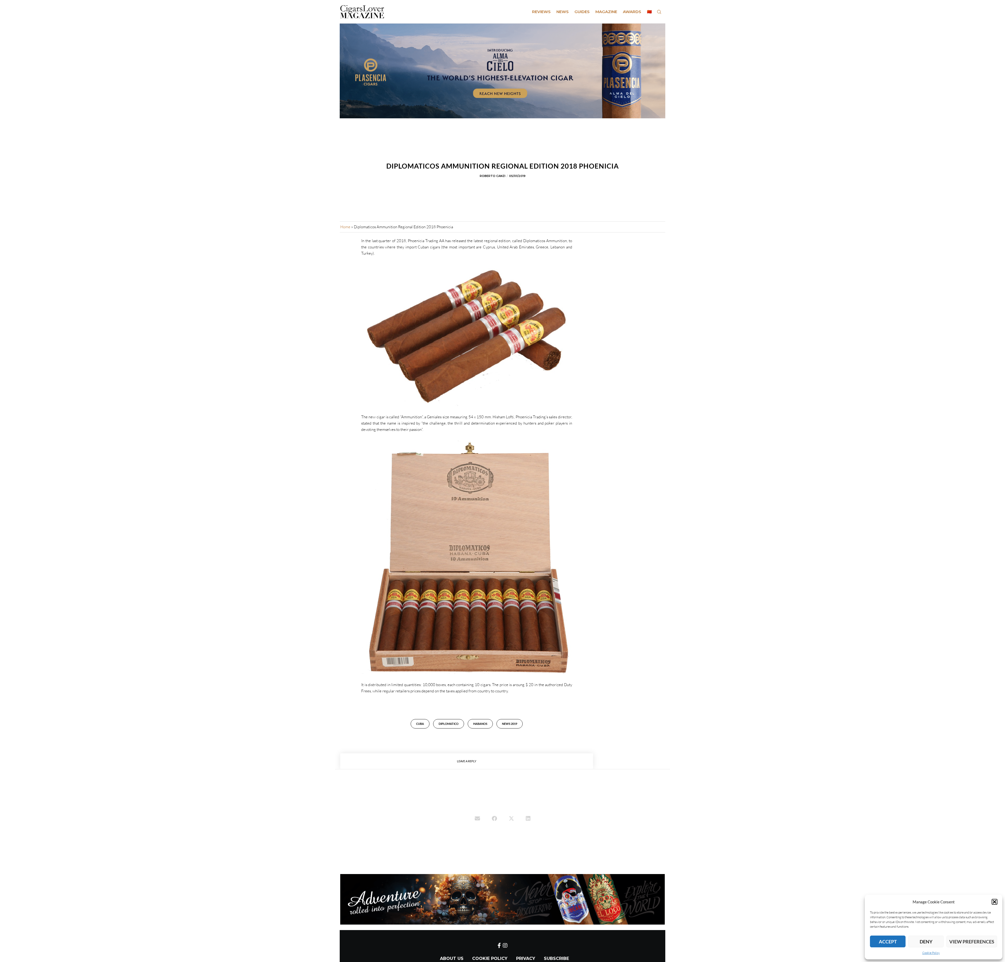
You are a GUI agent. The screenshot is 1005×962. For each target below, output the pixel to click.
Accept (888, 941)
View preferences (971, 941)
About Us (452, 958)
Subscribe (556, 958)
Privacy (525, 958)
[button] (994, 901)
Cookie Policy (931, 953)
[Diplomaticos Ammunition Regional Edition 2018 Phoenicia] (477, 819)
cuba (420, 723)
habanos (480, 723)
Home (345, 226)
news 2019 (509, 723)
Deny (926, 941)
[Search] (659, 12)
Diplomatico (449, 723)
